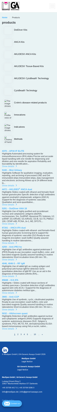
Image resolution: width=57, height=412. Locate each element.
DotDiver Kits (20, 30)
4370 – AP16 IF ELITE (13, 151)
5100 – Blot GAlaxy (12, 170)
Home (4, 17)
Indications (19, 127)
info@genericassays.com (31, 392)
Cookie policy (8, 400)
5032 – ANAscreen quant (15, 313)
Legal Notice (27, 361)
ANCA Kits (19, 42)
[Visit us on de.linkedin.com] (5, 350)
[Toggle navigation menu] (52, 6)
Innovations (19, 115)
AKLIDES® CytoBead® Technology (31, 78)
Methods (18, 139)
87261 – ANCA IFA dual (14, 228)
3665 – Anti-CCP (10, 297)
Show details (9, 166)
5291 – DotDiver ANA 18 (14, 208)
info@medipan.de (10, 392)
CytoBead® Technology (25, 90)
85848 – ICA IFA (10, 280)
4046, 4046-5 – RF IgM (13, 263)
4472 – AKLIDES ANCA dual (17, 189)
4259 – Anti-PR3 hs (12, 247)
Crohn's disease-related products (30, 102)
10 (35, 334)
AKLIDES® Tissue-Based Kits (29, 66)
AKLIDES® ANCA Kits (25, 54)
